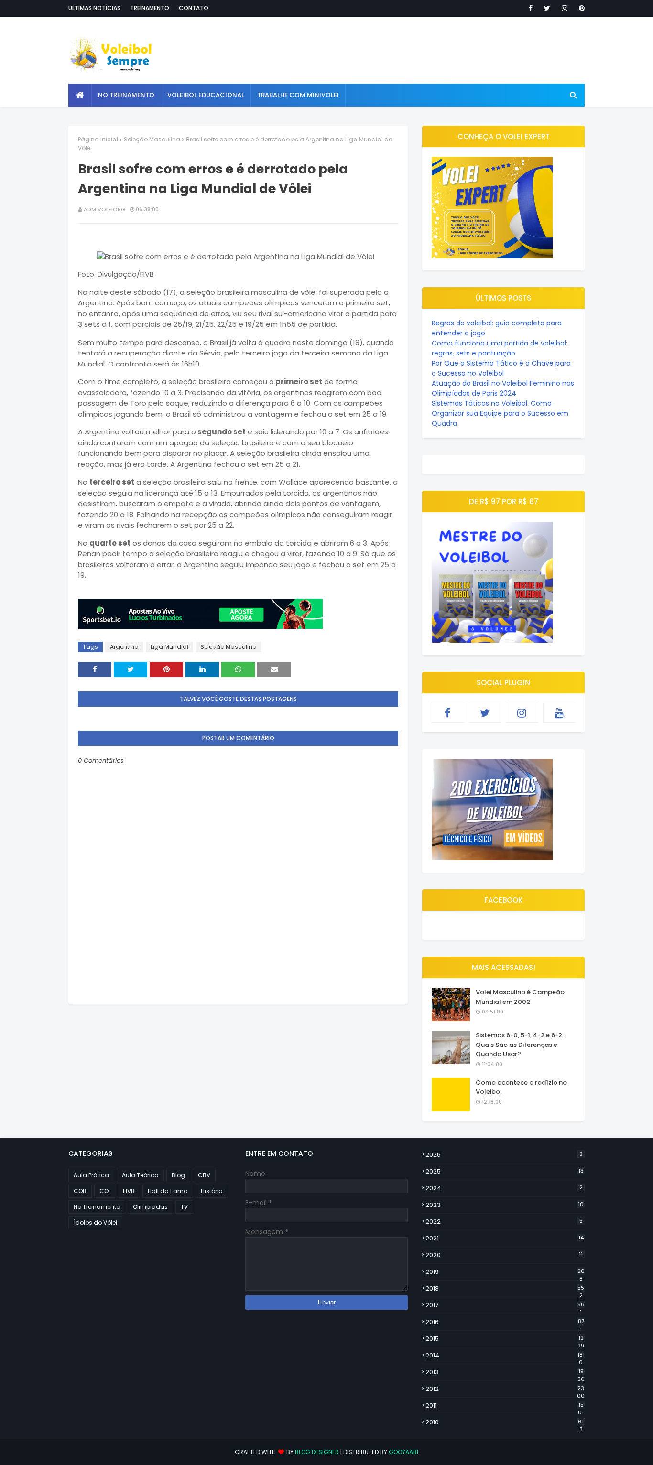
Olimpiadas (150, 1207)
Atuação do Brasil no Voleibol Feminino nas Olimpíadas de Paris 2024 (503, 388)
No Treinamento (97, 1207)
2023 (504, 1204)
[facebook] (530, 8)
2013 (505, 1372)
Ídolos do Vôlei (95, 1222)
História (212, 1191)
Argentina (124, 647)
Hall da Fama (168, 1191)
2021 (504, 1238)
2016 (504, 1322)
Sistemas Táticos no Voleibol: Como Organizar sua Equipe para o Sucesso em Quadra (500, 413)
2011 (504, 1406)
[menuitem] (80, 95)
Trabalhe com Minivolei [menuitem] (298, 94)
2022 (504, 1221)
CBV (204, 1175)
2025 (504, 1171)
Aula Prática (91, 1175)
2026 (504, 1154)
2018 (504, 1288)
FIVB (129, 1191)
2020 (504, 1255)
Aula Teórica (140, 1175)
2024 (504, 1188)
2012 (505, 1389)
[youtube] (559, 713)
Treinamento (149, 8)
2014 (505, 1355)
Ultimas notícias (94, 8)
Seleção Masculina (152, 139)
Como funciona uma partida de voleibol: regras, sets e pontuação (499, 348)
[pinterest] (580, 8)
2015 (504, 1339)
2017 (505, 1305)
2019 (505, 1272)
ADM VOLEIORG (104, 209)
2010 (504, 1422)
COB (80, 1191)
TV (184, 1207)
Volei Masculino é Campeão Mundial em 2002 (520, 997)
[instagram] (564, 8)
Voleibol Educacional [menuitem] (205, 94)
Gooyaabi (403, 1452)
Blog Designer (317, 1452)
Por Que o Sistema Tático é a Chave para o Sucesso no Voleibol (501, 368)
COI (104, 1191)
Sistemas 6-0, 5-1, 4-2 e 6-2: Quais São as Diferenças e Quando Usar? (520, 1044)
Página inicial (98, 139)
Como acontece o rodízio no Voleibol (521, 1087)
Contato (193, 8)
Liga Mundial (169, 647)
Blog (178, 1175)
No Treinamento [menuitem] (126, 94)
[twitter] (547, 8)
